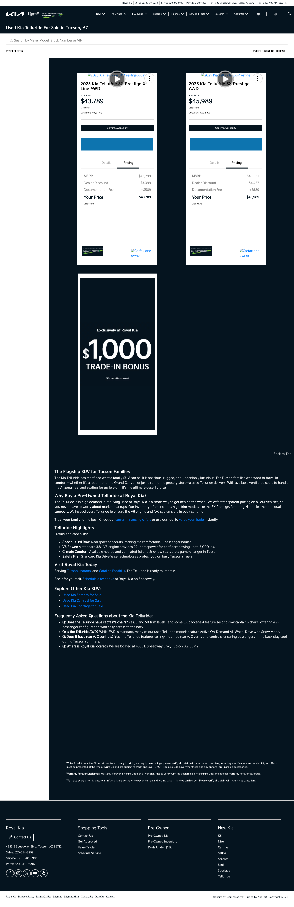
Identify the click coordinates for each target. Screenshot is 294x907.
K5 (220, 835)
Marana (85, 571)
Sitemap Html (71, 896)
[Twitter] (27, 873)
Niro (221, 841)
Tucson (72, 571)
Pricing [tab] (128, 163)
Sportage (224, 870)
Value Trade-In (88, 847)
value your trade (191, 520)
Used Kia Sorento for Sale (81, 595)
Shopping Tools (92, 828)
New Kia (226, 828)
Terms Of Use (43, 896)
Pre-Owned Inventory (162, 841)
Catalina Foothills (112, 571)
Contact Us (22, 837)
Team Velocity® (235, 897)
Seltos (222, 853)
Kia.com (110, 896)
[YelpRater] (44, 873)
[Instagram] (18, 873)
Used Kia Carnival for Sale (81, 601)
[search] (289, 14)
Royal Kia (11, 896)
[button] (149, 78)
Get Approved (87, 841)
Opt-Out (99, 896)
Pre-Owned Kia (158, 835)
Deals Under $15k (160, 847)
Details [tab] (106, 163)
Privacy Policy (26, 896)
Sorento (223, 859)
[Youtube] (35, 873)
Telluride (224, 876)
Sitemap (57, 896)
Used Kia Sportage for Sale (82, 606)
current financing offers (133, 520)
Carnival (223, 847)
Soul (221, 865)
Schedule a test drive (98, 579)
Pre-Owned (159, 828)
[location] (212, 3)
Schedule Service (89, 853)
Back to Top (282, 454)
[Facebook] (10, 873)
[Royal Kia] (24, 14)
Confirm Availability (117, 128)
